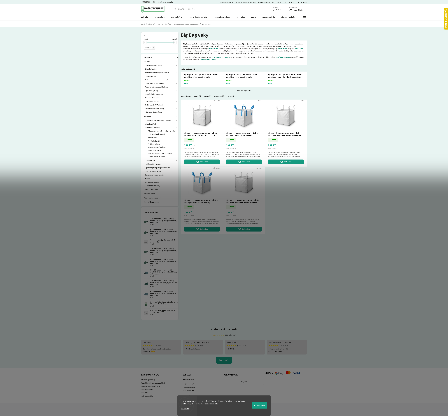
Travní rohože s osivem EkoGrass (156, 87)
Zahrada (147, 62)
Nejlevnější (197, 96)
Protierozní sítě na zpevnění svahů (157, 73)
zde (216, 404)
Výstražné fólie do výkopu (154, 94)
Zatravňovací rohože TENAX (155, 83)
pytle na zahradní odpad (221, 57)
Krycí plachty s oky (151, 91)
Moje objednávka (302, 2)
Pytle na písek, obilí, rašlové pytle (157, 80)
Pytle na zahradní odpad (156, 134)
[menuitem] (146, 17)
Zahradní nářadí (150, 124)
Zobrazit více (224, 360)
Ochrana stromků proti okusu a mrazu (158, 120)
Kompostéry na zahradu (156, 157)
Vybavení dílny (149, 194)
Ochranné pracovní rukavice (155, 175)
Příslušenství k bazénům (153, 112)
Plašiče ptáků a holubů (153, 164)
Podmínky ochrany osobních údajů (245, 2)
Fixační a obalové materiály (154, 108)
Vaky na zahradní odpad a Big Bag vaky (161, 131)
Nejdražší (207, 96)
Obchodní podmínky (226, 2)
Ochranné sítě (150, 160)
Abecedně (231, 96)
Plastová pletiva (150, 76)
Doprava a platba (281, 2)
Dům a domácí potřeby (152, 198)
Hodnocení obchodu (224, 329)
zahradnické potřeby (208, 59)
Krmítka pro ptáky (151, 189)
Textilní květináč (154, 141)
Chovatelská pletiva (152, 182)
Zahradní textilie (151, 69)
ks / (244, 382)
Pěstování (148, 117)
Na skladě (149, 48)
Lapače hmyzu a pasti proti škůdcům (157, 168)
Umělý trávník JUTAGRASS (154, 105)
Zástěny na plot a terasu (153, 65)
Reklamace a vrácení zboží (266, 2)
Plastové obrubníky (152, 98)
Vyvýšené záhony (154, 144)
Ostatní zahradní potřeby (157, 147)
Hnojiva (147, 178)
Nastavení (185, 409)
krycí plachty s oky (283, 57)
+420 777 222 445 (188, 390)
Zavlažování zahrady (152, 101)
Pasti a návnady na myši (153, 171)
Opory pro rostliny (154, 150)
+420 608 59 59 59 (189, 387)
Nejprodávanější (219, 96)
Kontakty (291, 2)
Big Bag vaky (152, 137)
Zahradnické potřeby (152, 127)
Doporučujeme (186, 96)
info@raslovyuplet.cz (190, 384)
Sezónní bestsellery (151, 202)
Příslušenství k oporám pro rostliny (160, 153)
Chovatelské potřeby (152, 186)
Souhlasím (261, 405)
